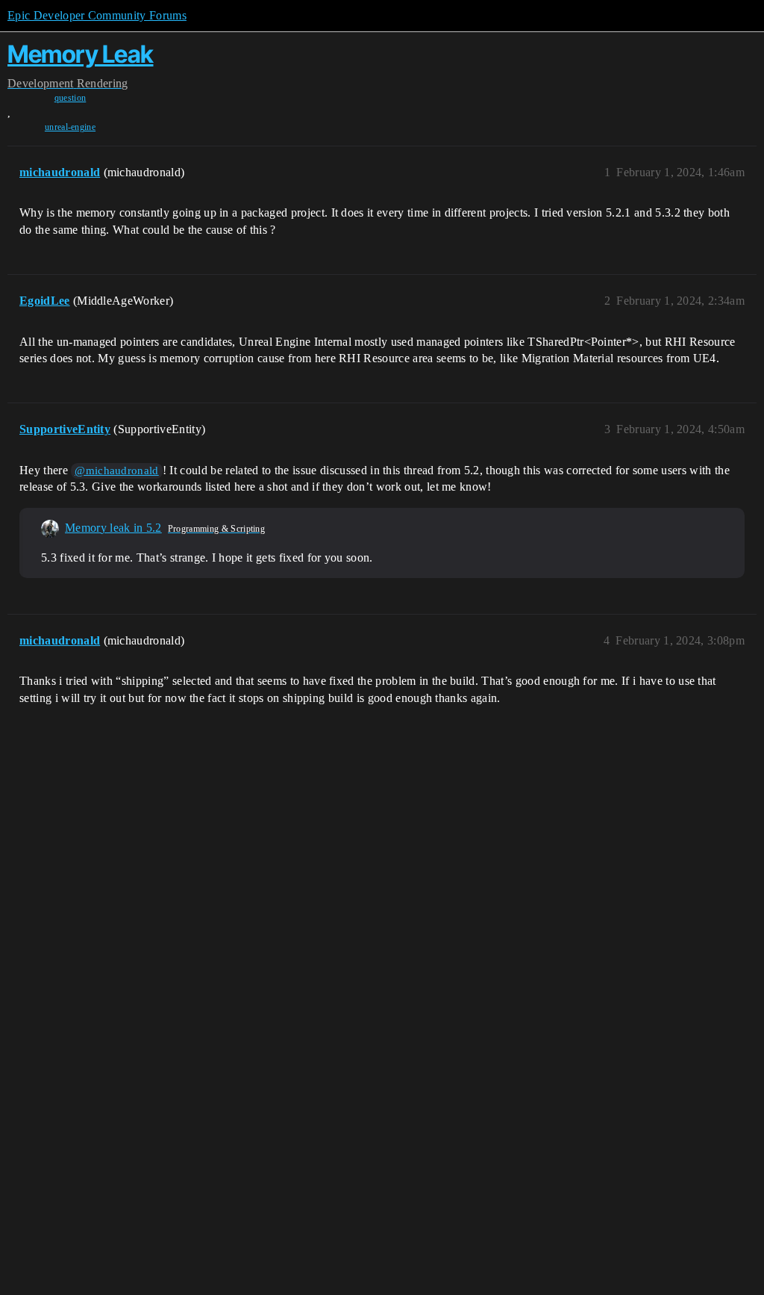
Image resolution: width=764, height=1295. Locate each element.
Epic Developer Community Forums (97, 15)
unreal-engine (70, 127)
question (70, 98)
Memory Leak (80, 54)
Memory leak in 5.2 (113, 527)
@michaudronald (116, 470)
